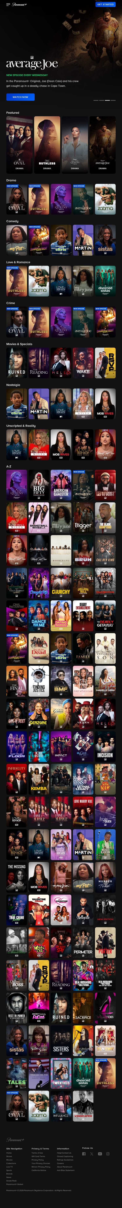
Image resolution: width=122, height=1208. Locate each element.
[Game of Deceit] (16, 714)
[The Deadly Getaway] (105, 615)
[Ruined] (61, 1008)
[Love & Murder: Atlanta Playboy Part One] (39, 812)
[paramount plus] (19, 4)
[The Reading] (61, 975)
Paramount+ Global (14, 1184)
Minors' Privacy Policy (41, 1167)
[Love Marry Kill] (83, 812)
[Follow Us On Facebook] (83, 1153)
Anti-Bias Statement (66, 1170)
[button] (8, 4)
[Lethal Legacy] (83, 779)
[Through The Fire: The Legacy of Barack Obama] (39, 1073)
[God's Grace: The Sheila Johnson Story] (61, 714)
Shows (9, 1156)
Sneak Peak (11, 1181)
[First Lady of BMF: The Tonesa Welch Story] (61, 681)
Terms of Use (37, 1153)
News (8, 1177)
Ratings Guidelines (65, 1160)
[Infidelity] (16, 779)
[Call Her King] (105, 550)
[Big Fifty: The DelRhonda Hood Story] (39, 485)
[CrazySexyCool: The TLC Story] (105, 583)
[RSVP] (39, 975)
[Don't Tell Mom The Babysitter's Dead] (39, 648)
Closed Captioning (65, 1156)
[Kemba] (39, 779)
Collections (11, 1163)
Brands (9, 1174)
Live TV (9, 1167)
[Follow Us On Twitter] (92, 1153)
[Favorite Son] (105, 648)
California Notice (39, 1170)
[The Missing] (16, 877)
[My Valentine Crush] (39, 910)
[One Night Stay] (61, 942)
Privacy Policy (38, 1160)
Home (9, 1153)
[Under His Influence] (61, 1106)
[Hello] (105, 714)
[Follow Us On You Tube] (100, 1153)
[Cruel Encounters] (16, 615)
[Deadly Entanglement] (83, 615)
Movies (9, 1160)
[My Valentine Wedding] (61, 910)
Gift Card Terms (38, 1156)
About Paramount (64, 1167)
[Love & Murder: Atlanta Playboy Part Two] (61, 812)
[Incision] (105, 746)
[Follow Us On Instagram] (107, 1153)
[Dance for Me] (39, 615)
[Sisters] (61, 1040)
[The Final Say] (16, 681)
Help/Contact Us (64, 1153)
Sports (9, 1170)
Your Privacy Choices (41, 1163)
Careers (60, 1163)
